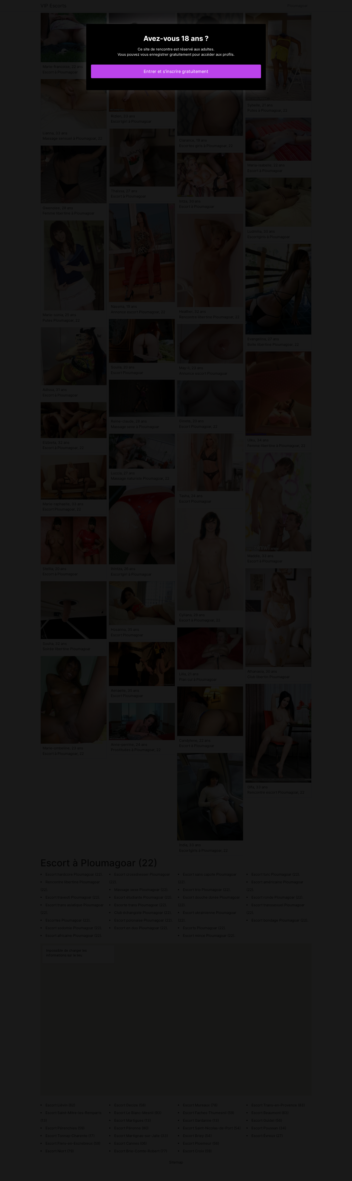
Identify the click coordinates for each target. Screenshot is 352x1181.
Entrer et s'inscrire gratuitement (176, 71)
